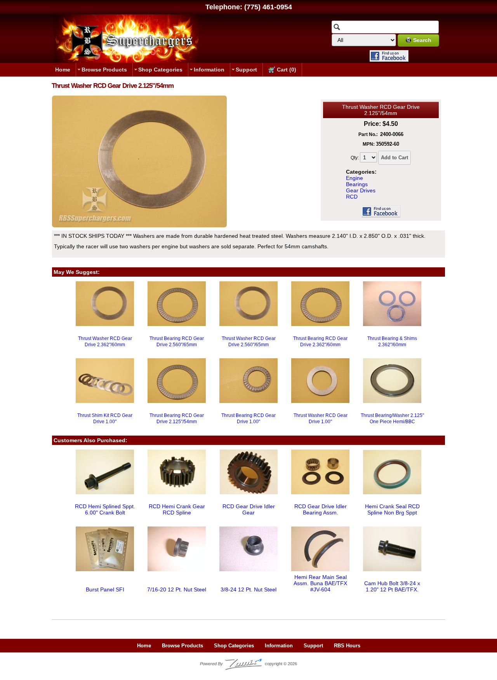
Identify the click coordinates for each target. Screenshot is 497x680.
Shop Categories (160, 69)
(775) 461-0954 (268, 7)
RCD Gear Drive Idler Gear (248, 509)
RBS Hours (347, 646)
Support (246, 69)
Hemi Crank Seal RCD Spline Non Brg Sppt (392, 509)
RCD (352, 197)
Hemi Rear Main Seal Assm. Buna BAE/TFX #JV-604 (320, 583)
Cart (285, 69)
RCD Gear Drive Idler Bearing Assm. (320, 509)
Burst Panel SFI (105, 589)
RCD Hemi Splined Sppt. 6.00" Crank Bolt (105, 509)
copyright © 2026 (248, 663)
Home (62, 69)
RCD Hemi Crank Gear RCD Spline (177, 509)
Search (422, 40)
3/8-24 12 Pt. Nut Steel (248, 589)
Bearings (357, 184)
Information (209, 69)
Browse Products (104, 69)
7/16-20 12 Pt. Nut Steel (176, 589)
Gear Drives (360, 190)
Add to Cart (394, 157)
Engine (354, 178)
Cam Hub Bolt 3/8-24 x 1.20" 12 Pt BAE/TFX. (392, 586)
